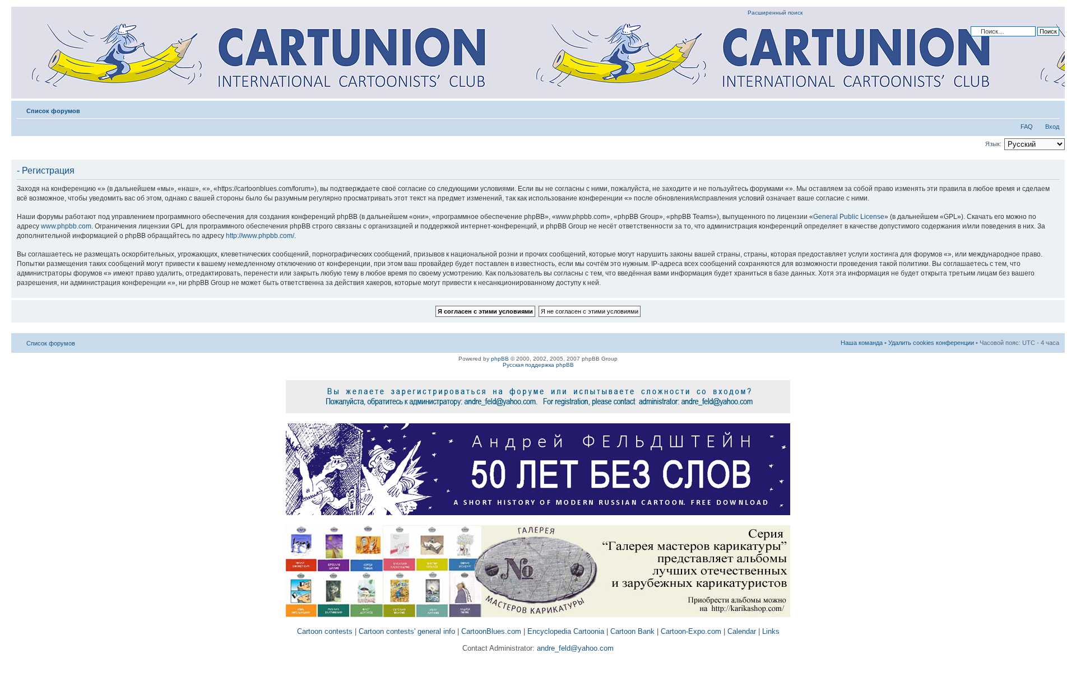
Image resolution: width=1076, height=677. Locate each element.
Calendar (741, 631)
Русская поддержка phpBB (538, 365)
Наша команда (862, 342)
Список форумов (53, 111)
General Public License (848, 217)
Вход (1052, 126)
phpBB (500, 359)
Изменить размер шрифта (1051, 109)
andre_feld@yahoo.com (574, 648)
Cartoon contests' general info (407, 631)
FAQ (1027, 126)
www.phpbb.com (66, 226)
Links (771, 631)
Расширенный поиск (775, 13)
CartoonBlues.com (491, 631)
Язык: (993, 144)
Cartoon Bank (632, 631)
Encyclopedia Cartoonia (565, 631)
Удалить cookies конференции (931, 342)
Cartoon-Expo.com (691, 631)
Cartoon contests (325, 631)
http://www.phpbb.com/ (260, 236)
